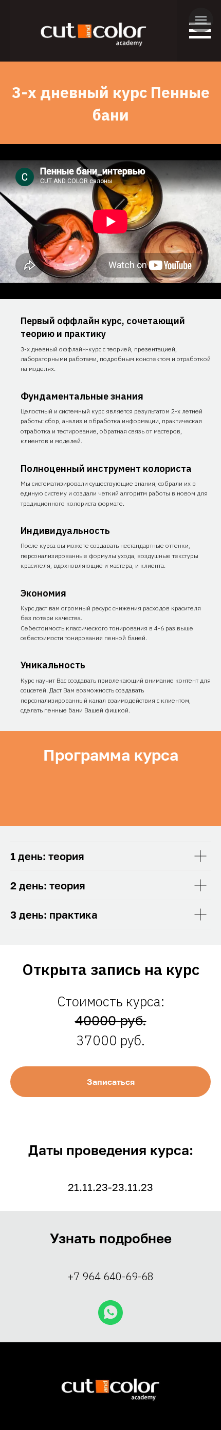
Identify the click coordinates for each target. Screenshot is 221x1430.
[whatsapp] (110, 1312)
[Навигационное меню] (201, 20)
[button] (110, 1081)
